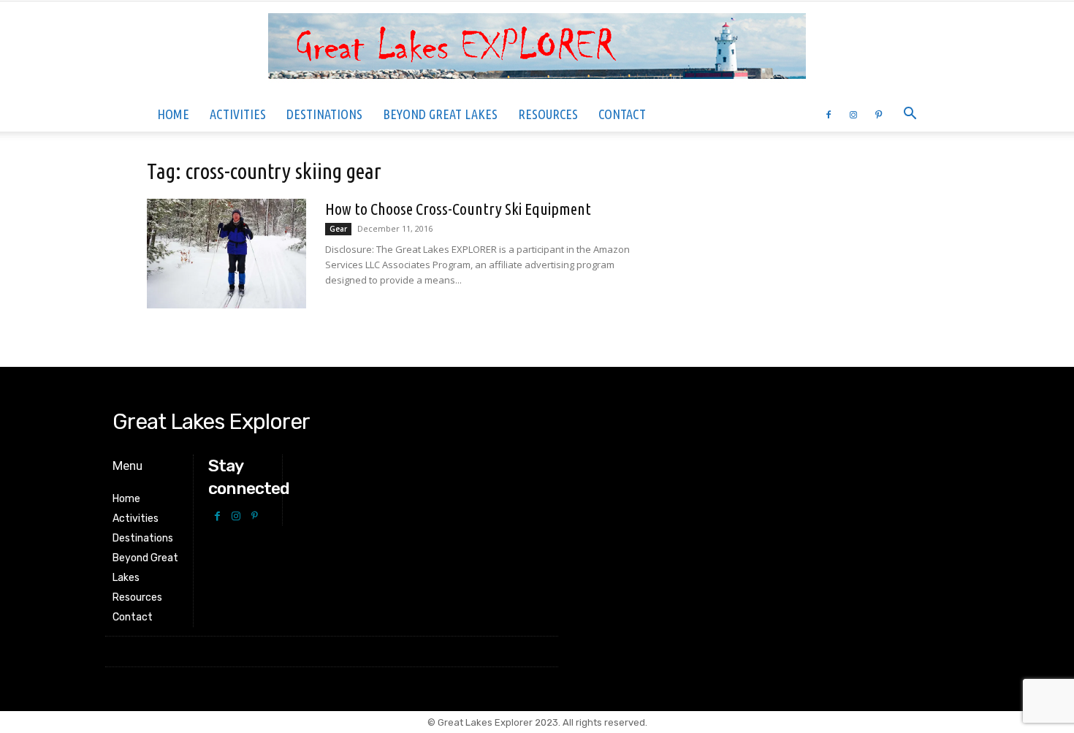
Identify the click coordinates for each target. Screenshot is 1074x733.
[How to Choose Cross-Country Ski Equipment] (226, 253)
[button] (909, 115)
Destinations (324, 114)
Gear (338, 229)
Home (173, 114)
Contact (622, 114)
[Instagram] (853, 114)
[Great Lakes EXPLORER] (537, 49)
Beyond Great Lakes (440, 114)
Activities (238, 114)
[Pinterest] (878, 114)
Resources (548, 114)
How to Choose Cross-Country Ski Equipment (458, 209)
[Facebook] (828, 114)
